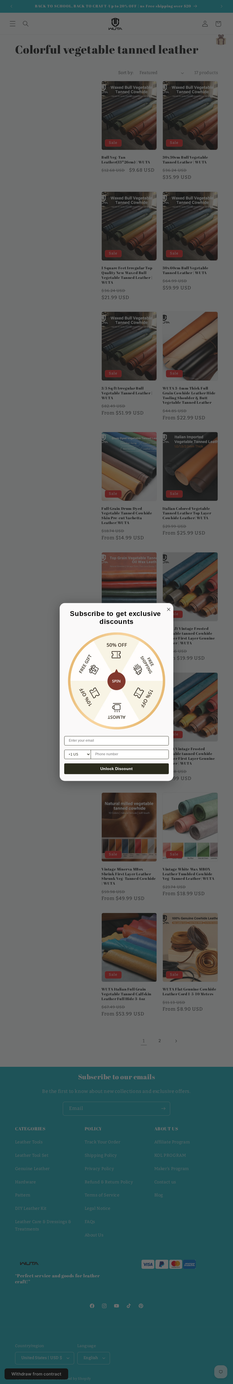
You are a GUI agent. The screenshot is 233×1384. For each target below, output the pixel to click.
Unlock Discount (116, 769)
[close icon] (167, 608)
